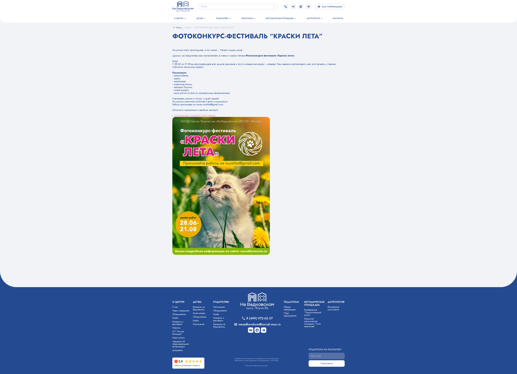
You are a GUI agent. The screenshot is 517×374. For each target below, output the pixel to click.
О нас (175, 307)
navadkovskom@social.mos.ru (259, 324)
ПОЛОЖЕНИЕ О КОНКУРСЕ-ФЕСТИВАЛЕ (195, 115)
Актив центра (199, 313)
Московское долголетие (333, 308)
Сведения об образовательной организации (180, 344)
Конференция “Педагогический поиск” (312, 312)
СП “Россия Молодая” (178, 333)
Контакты (338, 18)
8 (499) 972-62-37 (259, 318)
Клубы (175, 317)
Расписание (198, 324)
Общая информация (290, 308)
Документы (177, 350)
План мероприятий (290, 314)
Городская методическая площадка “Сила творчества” (312, 322)
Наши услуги (178, 337)
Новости (176, 327)
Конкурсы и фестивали (177, 323)
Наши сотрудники (180, 310)
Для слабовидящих (331, 6)
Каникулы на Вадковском (199, 308)
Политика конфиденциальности (256, 366)
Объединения (179, 314)
